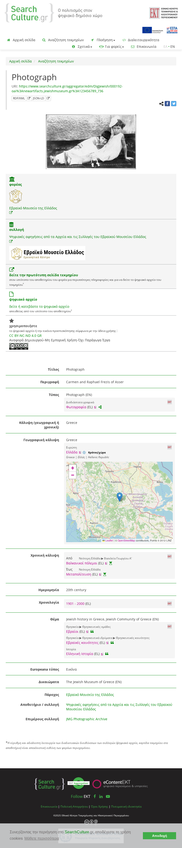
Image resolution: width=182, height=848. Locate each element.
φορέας (15, 184)
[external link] (11, 212)
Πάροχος (52, 694)
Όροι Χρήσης (99, 806)
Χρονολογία (49, 602)
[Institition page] (12, 179)
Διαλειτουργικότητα (143, 40)
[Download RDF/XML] (29, 98)
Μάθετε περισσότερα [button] (41, 838)
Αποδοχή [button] (159, 836)
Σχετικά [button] (83, 46)
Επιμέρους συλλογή (42, 719)
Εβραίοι (72, 631)
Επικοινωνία (146, 46)
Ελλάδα (71, 452)
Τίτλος (53, 369)
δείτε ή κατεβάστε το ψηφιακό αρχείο (39, 306)
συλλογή (16, 229)
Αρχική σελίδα (23, 40)
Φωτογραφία (76, 407)
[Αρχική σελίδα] (53, 12)
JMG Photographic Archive (86, 719)
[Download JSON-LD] (48, 98)
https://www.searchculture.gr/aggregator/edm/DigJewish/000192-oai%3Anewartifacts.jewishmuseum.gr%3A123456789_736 (67, 88)
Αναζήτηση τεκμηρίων (65, 40)
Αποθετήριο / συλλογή (39, 704)
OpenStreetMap (126, 540)
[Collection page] (11, 225)
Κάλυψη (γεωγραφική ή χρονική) (39, 425)
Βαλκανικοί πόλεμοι (81, 563)
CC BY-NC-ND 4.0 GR (25, 335)
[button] (120, 497)
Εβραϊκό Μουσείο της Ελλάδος (33, 208)
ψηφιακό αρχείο (23, 299)
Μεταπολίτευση (78, 574)
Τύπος (54, 394)
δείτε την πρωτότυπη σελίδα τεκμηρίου (43, 275)
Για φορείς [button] (113, 46)
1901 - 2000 (75, 603)
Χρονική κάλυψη (45, 555)
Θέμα (54, 619)
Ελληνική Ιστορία (79, 653)
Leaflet (109, 540)
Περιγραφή (49, 382)
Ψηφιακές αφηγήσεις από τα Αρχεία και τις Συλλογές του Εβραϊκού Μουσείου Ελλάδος (77, 236)
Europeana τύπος (44, 669)
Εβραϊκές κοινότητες (82, 642)
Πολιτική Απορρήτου (74, 806)
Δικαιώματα (49, 682)
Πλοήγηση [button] (104, 40)
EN (172, 46)
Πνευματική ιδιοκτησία (126, 806)
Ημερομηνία (48, 590)
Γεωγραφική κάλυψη (41, 440)
